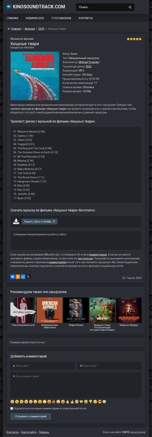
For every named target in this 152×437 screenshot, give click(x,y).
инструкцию (85, 258)
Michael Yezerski (89, 62)
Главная (12, 18)
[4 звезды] (137, 38)
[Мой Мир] (23, 276)
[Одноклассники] (18, 276)
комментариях (98, 254)
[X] (28, 276)
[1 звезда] (128, 38)
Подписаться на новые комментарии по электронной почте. (50, 408)
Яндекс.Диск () (38, 221)
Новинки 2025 (35, 18)
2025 (89, 66)
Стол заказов (61, 18)
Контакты (86, 18)
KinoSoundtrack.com (39, 6)
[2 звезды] (131, 38)
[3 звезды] (134, 38)
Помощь (44, 432)
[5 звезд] (140, 38)
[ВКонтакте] (12, 276)
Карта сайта (28, 432)
